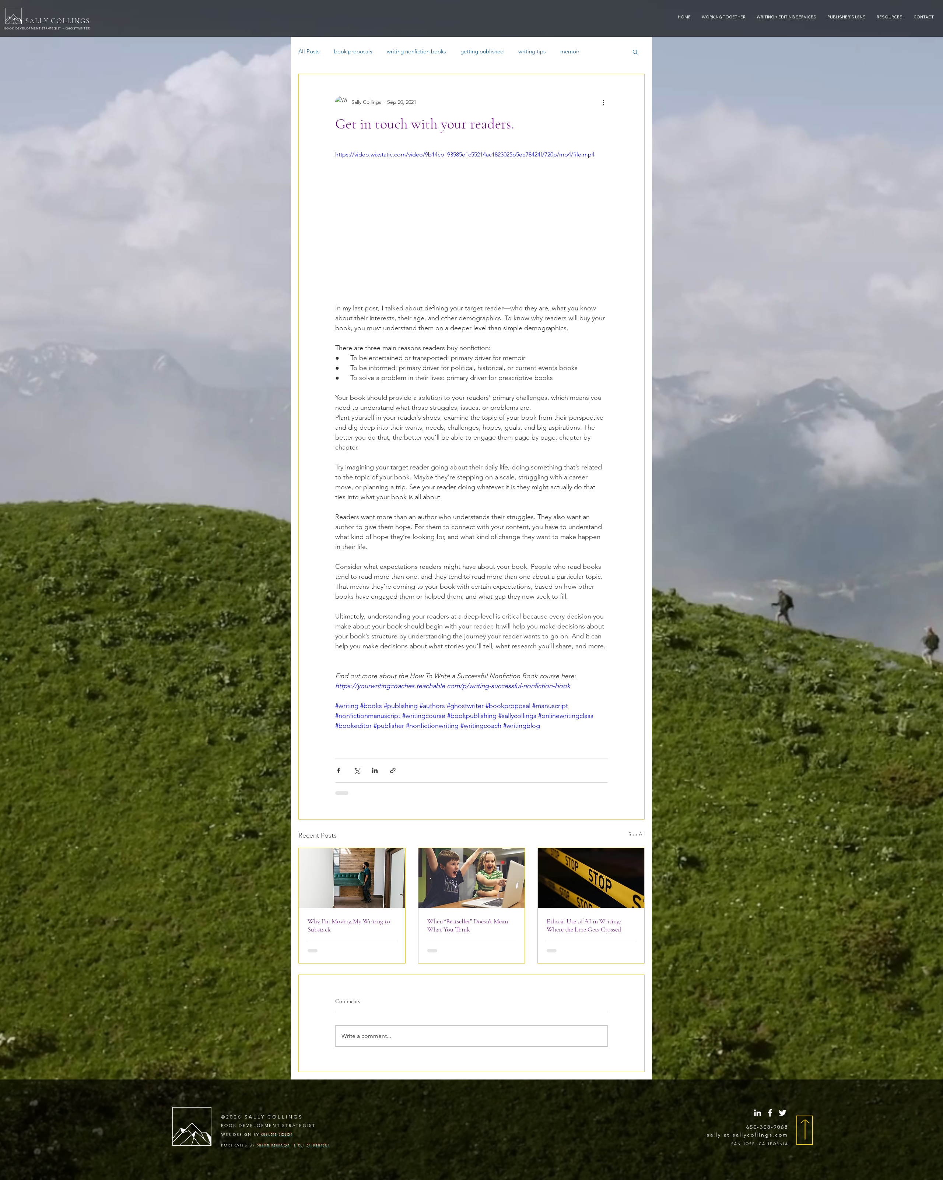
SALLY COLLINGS (57, 21)
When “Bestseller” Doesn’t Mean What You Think (467, 925)
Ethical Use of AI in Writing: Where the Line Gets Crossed (584, 925)
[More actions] (603, 102)
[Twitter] (783, 1060)
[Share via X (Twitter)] (356, 770)
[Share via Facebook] (338, 770)
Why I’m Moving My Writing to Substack (349, 925)
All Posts (308, 51)
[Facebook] (770, 1060)
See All (636, 834)
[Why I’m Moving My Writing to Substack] (352, 878)
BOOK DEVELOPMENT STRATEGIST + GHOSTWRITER (47, 28)
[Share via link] (392, 770)
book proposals (353, 51)
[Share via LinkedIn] (374, 770)
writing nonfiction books (416, 51)
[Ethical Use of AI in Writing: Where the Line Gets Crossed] (591, 878)
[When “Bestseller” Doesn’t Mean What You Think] (471, 878)
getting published (482, 51)
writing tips (532, 51)
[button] (889, 17)
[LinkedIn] (758, 1060)
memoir (569, 51)
